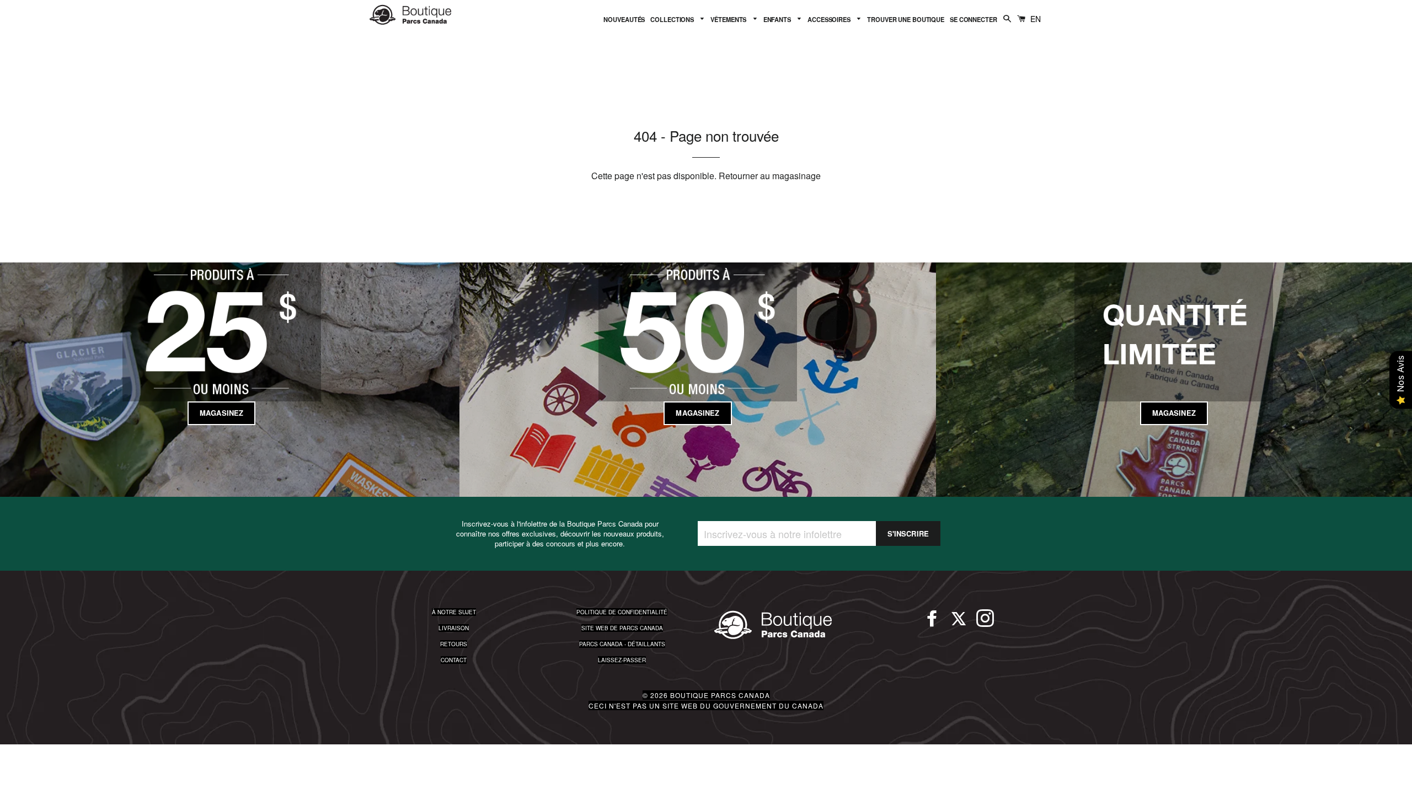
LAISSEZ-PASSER (622, 660)
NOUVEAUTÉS (624, 19)
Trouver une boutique (905, 19)
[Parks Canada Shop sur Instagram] (985, 623)
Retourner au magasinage (770, 175)
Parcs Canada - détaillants (622, 644)
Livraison (453, 628)
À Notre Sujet (454, 612)
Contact (454, 660)
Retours (453, 644)
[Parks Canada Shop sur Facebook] (932, 623)
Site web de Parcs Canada (622, 628)
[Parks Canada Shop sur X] (958, 623)
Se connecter (973, 19)
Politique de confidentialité (621, 612)
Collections (673, 19)
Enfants (778, 19)
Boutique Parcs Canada (720, 695)
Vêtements (729, 19)
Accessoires (829, 19)
